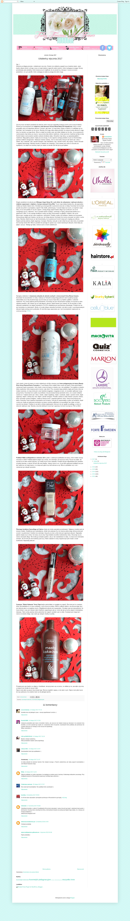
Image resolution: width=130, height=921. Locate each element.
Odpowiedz (24, 715)
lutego (95, 461)
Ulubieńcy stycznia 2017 (100, 463)
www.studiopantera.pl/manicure (30, 832)
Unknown (24, 806)
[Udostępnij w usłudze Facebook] (37, 697)
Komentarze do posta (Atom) (31, 872)
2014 (93, 471)
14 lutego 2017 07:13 (36, 710)
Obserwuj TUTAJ (102, 78)
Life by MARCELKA (26, 736)
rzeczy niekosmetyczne (56, 879)
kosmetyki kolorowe (26, 699)
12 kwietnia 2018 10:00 (42, 821)
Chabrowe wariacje (26, 784)
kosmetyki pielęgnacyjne (38, 699)
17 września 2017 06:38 (33, 806)
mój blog (64, 797)
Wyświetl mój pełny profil (102, 152)
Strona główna (46, 869)
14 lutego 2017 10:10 (39, 736)
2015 (93, 469)
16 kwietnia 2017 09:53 (32, 795)
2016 (93, 467)
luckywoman (108, 136)
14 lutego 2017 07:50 (35, 720)
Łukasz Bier (24, 749)
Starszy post (80, 869)
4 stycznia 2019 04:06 (46, 832)
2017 (93, 459)
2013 (93, 474)
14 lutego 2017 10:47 (34, 749)
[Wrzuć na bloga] (33, 697)
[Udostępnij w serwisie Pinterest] (39, 697)
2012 (93, 476)
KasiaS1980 (24, 720)
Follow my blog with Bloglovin (102, 452)
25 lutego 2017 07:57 (39, 784)
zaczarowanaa (25, 710)
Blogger (72, 898)
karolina (23, 795)
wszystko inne (68, 880)
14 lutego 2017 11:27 (34, 759)
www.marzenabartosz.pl (28, 821)
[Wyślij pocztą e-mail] (31, 697)
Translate (107, 162)
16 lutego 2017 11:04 (31, 772)
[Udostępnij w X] (35, 697)
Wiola (22, 772)
